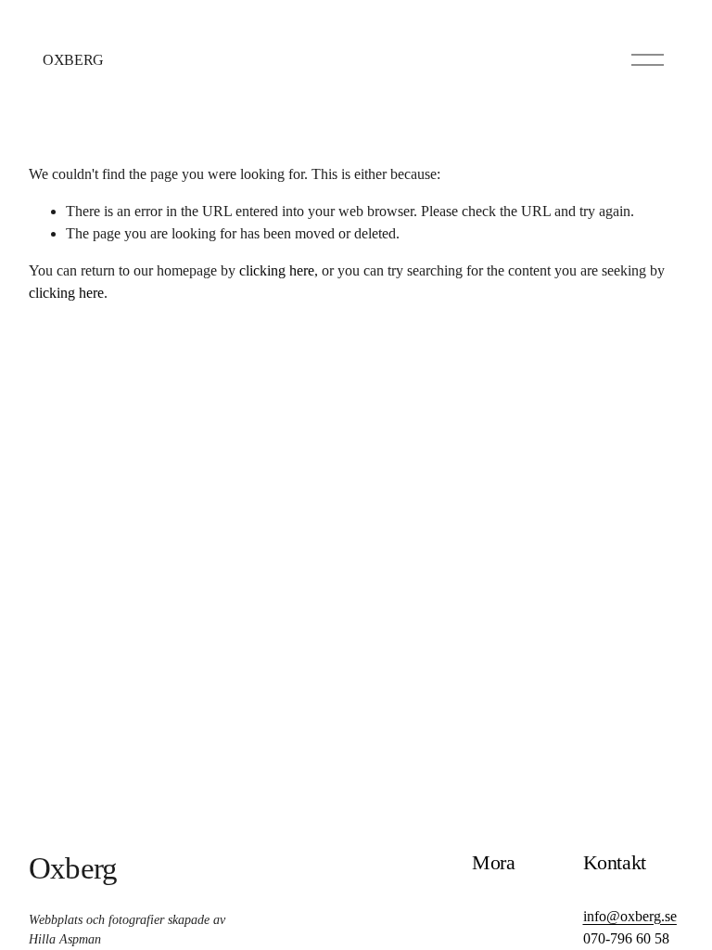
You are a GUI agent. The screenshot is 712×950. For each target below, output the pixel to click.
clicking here (276, 270)
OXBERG (73, 60)
